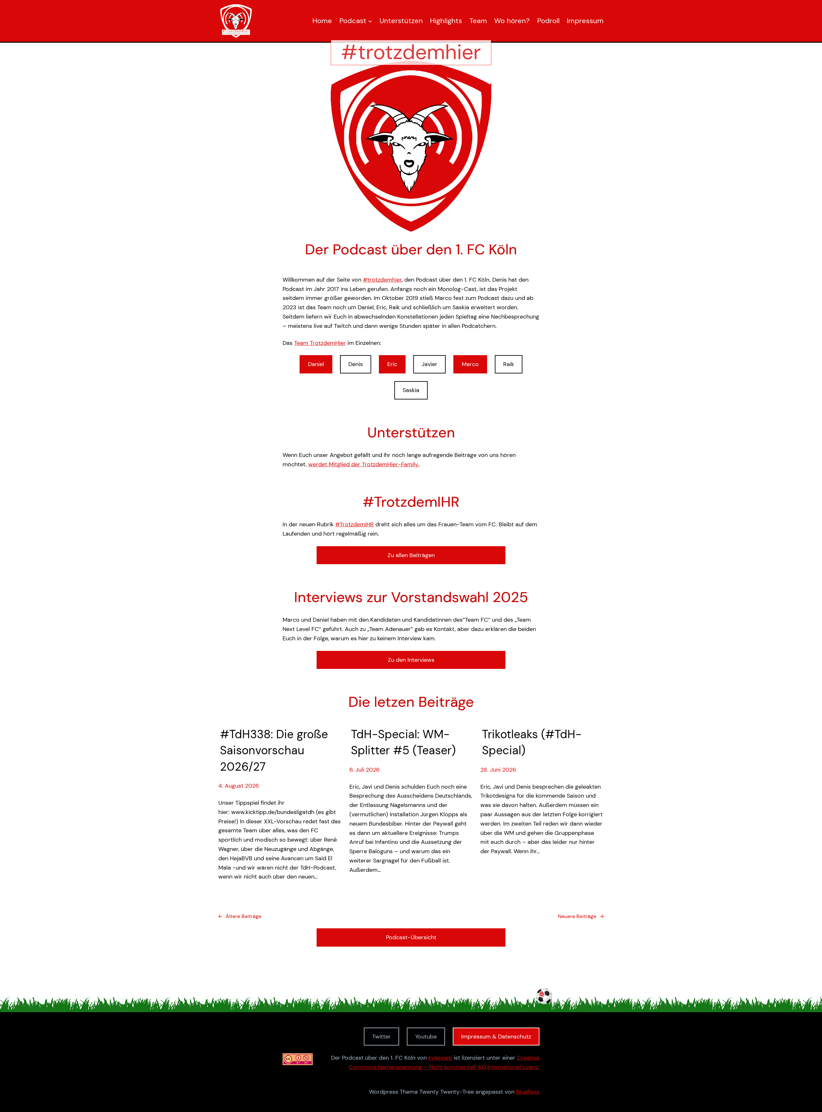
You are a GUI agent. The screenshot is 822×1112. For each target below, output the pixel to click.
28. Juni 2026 (498, 770)
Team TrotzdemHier (320, 343)
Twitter (381, 1036)
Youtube (426, 1036)
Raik (508, 364)
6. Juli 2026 (364, 770)
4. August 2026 (238, 786)
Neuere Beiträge (581, 916)
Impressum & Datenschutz (496, 1036)
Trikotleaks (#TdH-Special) (532, 742)
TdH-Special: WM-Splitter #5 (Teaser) (403, 742)
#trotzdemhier (382, 280)
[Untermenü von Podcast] (370, 21)
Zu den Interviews (411, 660)
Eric (392, 364)
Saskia (411, 390)
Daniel (316, 364)
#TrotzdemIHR (354, 524)
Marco (470, 364)
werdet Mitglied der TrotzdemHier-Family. (363, 464)
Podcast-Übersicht (411, 937)
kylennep (440, 1058)
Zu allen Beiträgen (411, 555)
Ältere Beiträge (239, 916)
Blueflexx (527, 1092)
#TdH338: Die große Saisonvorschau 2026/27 (274, 750)
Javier (429, 364)
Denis (355, 364)
